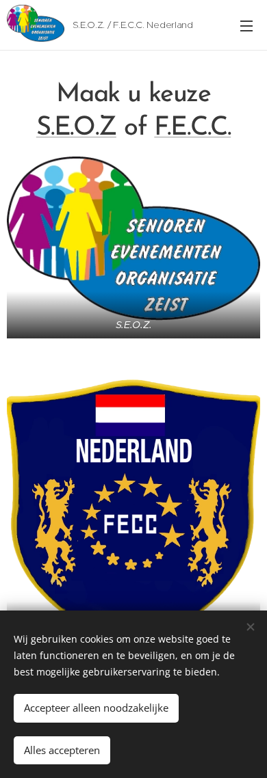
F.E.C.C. (192, 128)
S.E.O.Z (76, 128)
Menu (246, 25)
